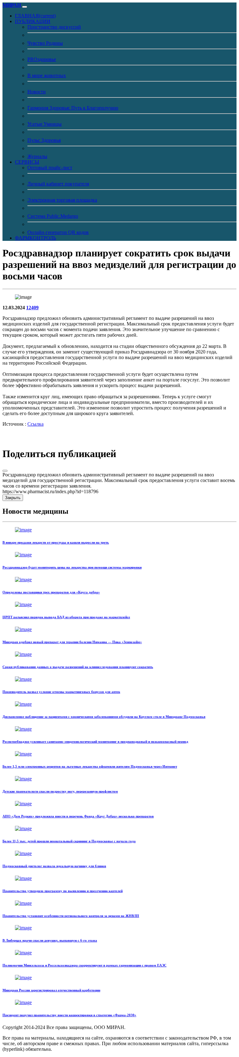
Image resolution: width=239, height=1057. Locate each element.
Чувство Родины (45, 43)
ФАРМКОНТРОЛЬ (35, 238)
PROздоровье (41, 59)
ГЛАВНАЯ (35, 15)
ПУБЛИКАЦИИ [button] (32, 21)
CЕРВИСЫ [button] (27, 162)
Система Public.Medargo (52, 216)
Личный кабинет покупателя (58, 183)
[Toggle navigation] (24, 7)
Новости (36, 91)
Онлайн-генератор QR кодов (58, 232)
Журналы (37, 156)
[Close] (4, 471)
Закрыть (13, 497)
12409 (32, 307)
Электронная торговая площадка (62, 200)
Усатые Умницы (44, 124)
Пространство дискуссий (54, 27)
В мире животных (46, 75)
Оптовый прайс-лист (49, 167)
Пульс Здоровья (44, 140)
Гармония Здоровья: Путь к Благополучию (72, 107)
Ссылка (35, 424)
